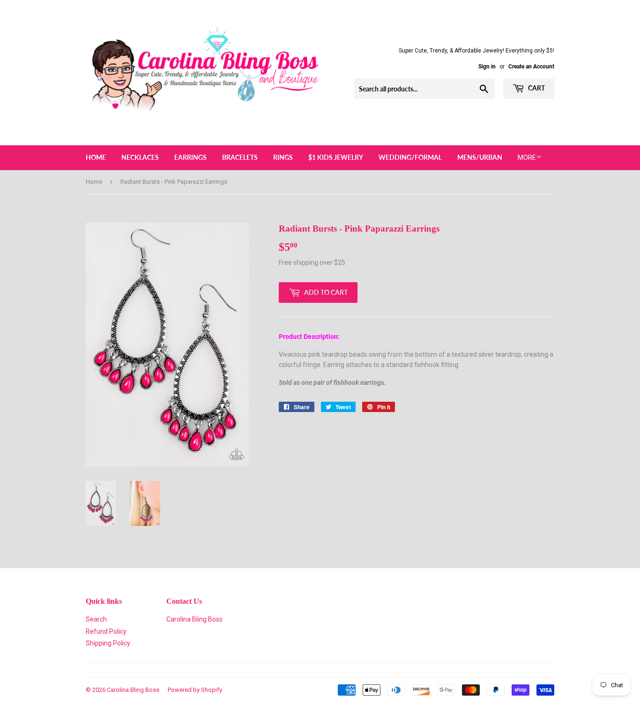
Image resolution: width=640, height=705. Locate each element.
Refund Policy (106, 631)
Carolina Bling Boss (194, 619)
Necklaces (140, 157)
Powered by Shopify (195, 689)
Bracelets (240, 157)
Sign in (487, 66)
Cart (536, 88)
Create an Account (531, 66)
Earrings (190, 157)
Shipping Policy (108, 643)
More (527, 157)
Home (96, 157)
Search (96, 619)
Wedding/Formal (410, 157)
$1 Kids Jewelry (335, 157)
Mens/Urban (479, 157)
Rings (283, 157)
